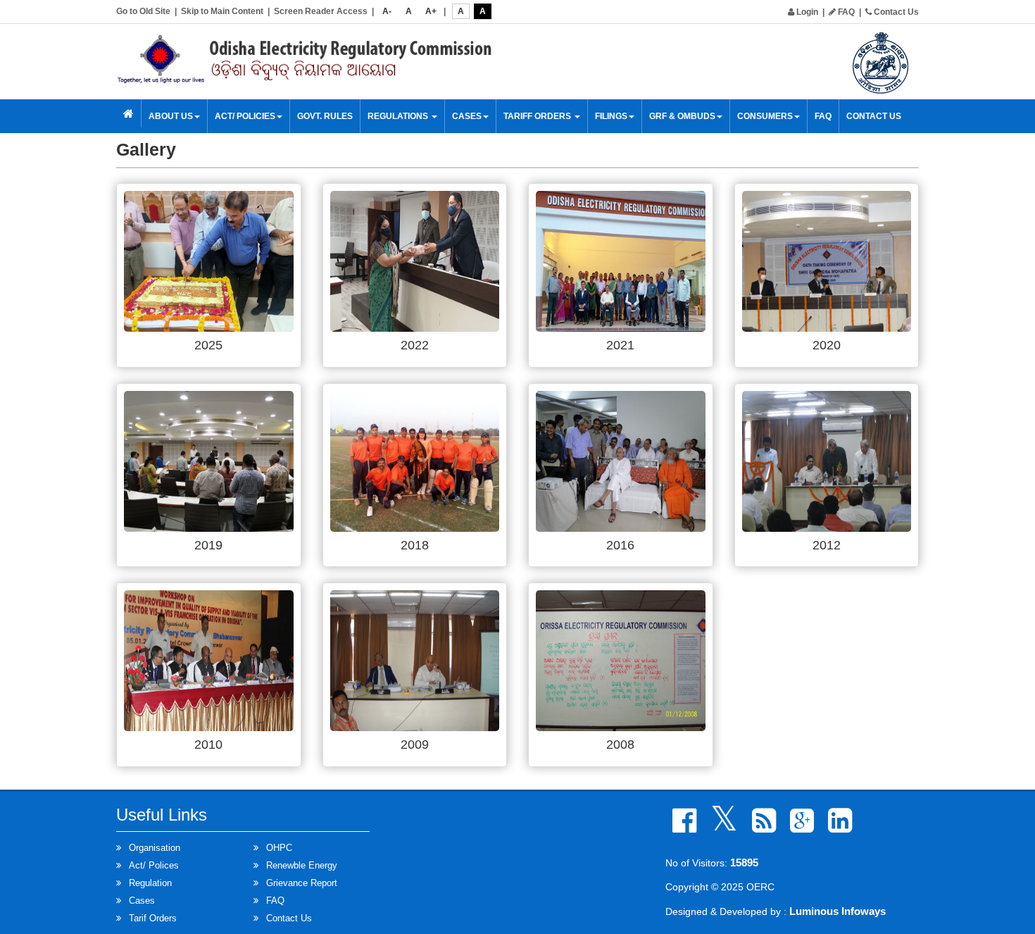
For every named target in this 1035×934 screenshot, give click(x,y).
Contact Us (895, 12)
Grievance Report (301, 883)
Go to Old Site (143, 11)
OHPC (279, 847)
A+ (431, 11)
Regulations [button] (399, 116)
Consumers (765, 116)
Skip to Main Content (222, 11)
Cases (142, 900)
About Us (171, 116)
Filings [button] (611, 116)
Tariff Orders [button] (538, 116)
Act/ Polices (154, 865)
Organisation (154, 847)
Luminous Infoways (837, 911)
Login (806, 12)
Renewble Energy (301, 865)
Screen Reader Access (321, 11)
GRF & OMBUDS (682, 116)
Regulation (150, 883)
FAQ (845, 12)
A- (386, 11)
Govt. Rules (325, 116)
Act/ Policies (245, 116)
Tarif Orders (153, 918)
